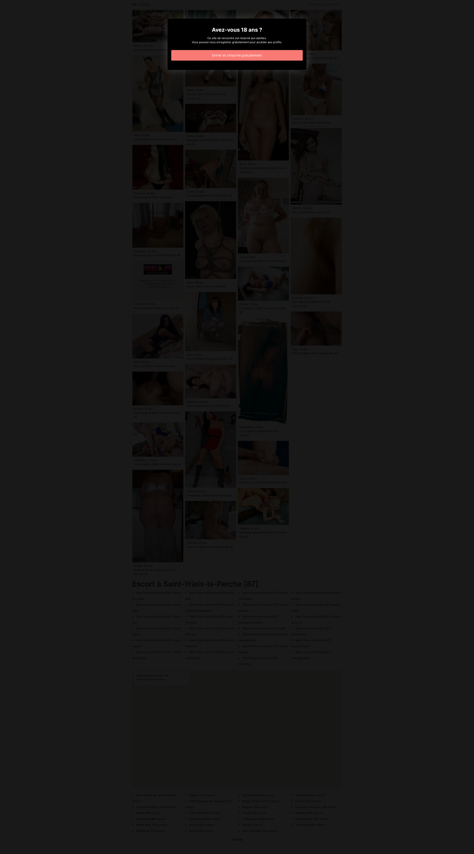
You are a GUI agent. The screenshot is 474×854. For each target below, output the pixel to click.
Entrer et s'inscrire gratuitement (237, 55)
